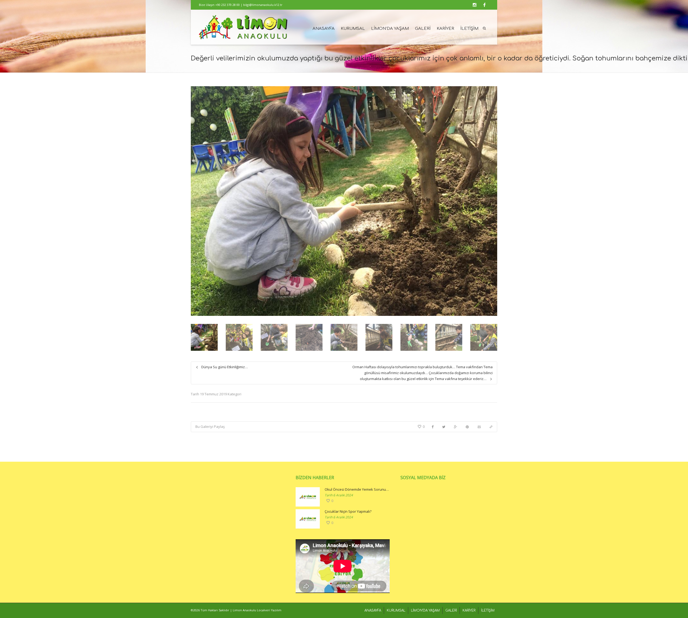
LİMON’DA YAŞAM (390, 28)
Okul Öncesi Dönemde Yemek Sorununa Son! (357, 489)
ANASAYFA (324, 28)
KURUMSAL (353, 28)
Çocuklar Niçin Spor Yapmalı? (348, 511)
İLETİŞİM (469, 28)
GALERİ (423, 28)
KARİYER (445, 28)
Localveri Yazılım (269, 610)
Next (492, 201)
